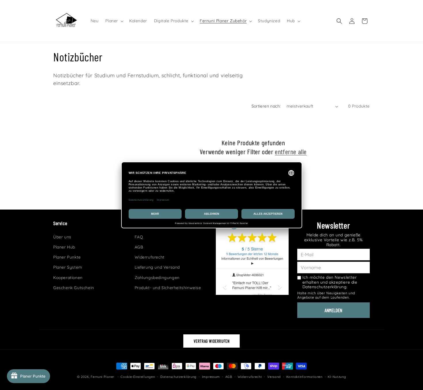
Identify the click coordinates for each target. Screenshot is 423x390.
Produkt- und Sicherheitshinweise (168, 287)
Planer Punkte (67, 257)
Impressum (211, 377)
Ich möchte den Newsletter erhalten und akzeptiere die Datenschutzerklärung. (329, 282)
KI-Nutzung (337, 377)
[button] (114, 21)
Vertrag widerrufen (212, 341)
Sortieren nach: (266, 106)
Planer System (67, 267)
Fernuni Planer (102, 377)
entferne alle (291, 151)
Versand (274, 377)
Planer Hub (64, 247)
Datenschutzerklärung (178, 377)
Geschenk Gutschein (73, 287)
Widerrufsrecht (150, 257)
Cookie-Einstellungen (138, 377)
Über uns (62, 237)
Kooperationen (68, 277)
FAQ (139, 237)
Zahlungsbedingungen (157, 277)
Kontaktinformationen (304, 377)
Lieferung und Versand (157, 267)
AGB (139, 247)
